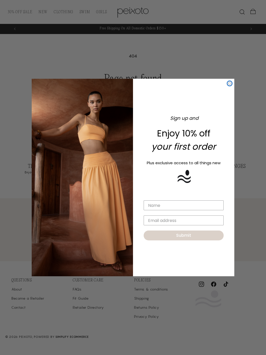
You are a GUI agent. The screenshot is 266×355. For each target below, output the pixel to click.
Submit (183, 235)
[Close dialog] (229, 83)
